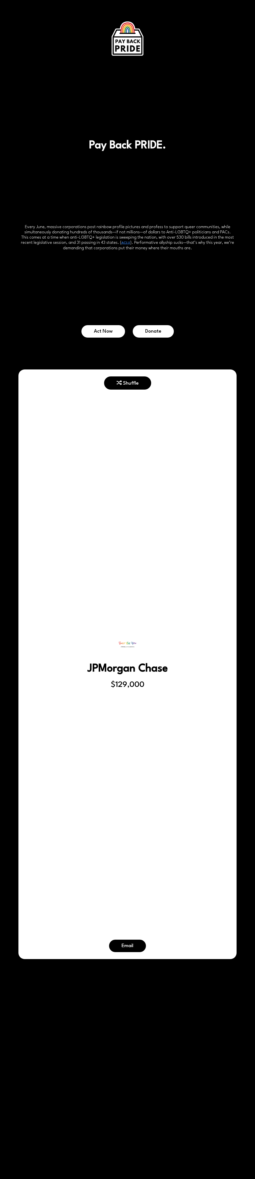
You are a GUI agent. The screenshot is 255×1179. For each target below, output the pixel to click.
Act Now (103, 331)
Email (127, 945)
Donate (153, 331)
